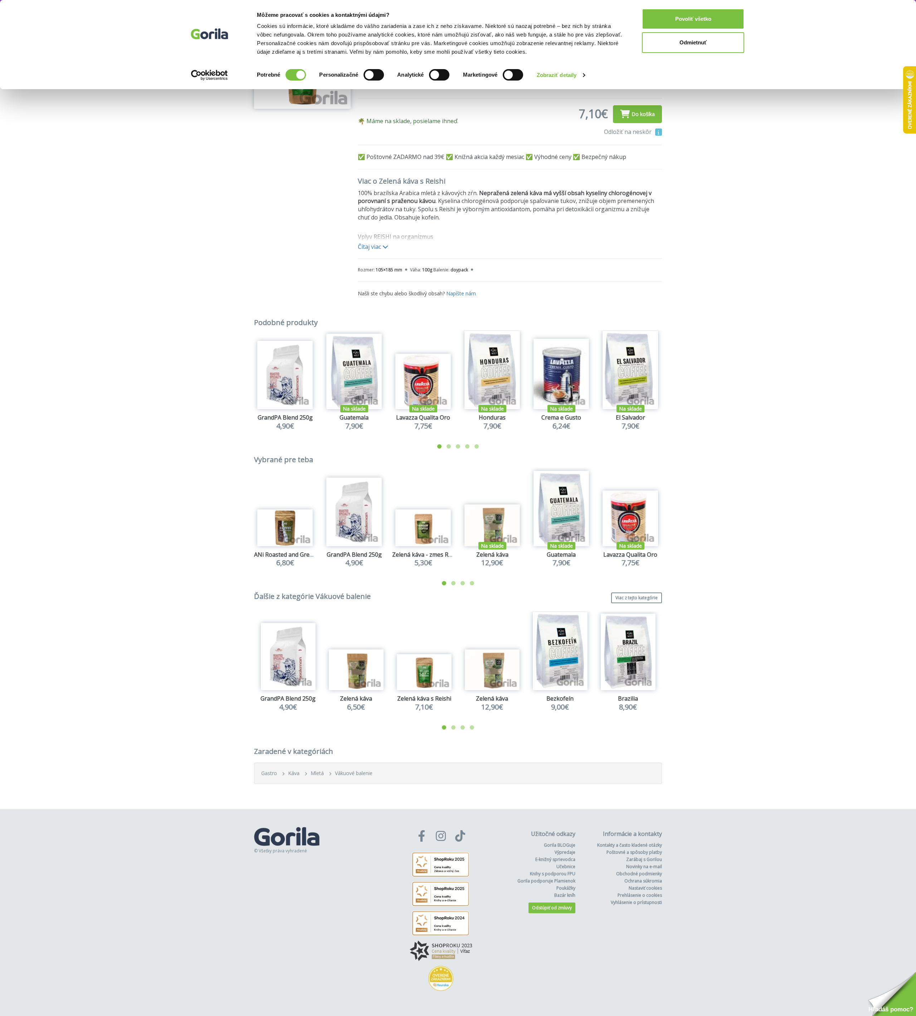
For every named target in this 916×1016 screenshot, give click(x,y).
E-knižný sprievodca (555, 859)
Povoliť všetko (693, 19)
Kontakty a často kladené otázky (629, 845)
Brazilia (628, 698)
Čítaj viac (370, 247)
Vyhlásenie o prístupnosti (636, 902)
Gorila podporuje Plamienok (546, 881)
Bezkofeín (560, 698)
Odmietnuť (693, 42)
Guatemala (354, 417)
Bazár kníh (564, 895)
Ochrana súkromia (643, 881)
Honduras (492, 417)
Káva (293, 773)
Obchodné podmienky (639, 874)
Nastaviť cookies (645, 888)
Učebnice (565, 866)
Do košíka (643, 114)
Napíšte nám (461, 293)
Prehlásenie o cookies (640, 895)
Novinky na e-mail (644, 866)
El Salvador (630, 417)
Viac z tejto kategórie (636, 598)
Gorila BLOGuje (559, 845)
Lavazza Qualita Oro (423, 417)
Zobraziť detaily (557, 75)
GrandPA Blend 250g (285, 417)
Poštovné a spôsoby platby (634, 852)
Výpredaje (565, 852)
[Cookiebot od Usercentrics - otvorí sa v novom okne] (209, 75)
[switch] (374, 75)
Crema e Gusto (561, 417)
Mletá (317, 773)
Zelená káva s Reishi (424, 698)
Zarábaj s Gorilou (644, 859)
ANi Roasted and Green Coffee (294, 554)
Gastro (269, 773)
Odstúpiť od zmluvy (552, 908)
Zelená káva (492, 554)
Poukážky (565, 888)
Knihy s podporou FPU (552, 874)
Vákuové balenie (353, 773)
